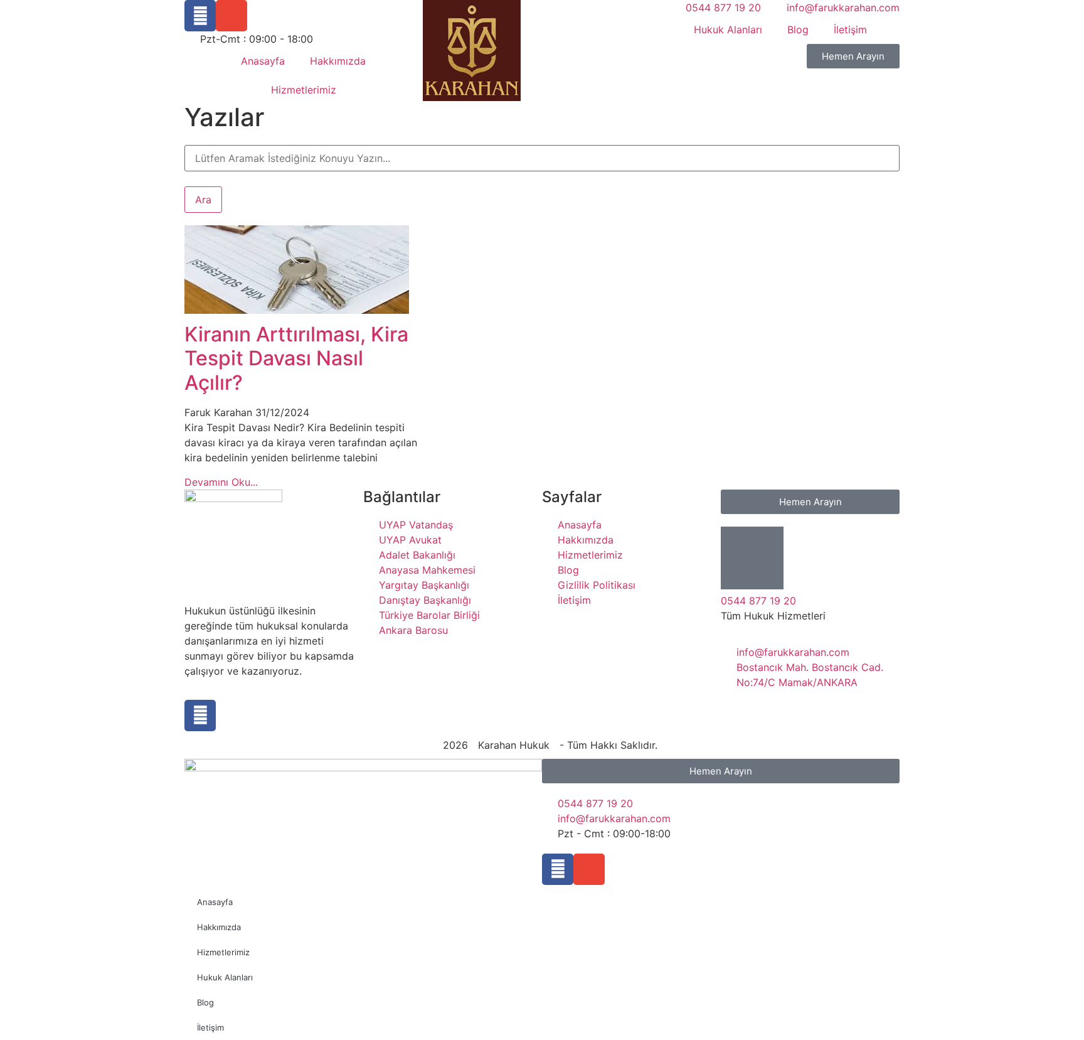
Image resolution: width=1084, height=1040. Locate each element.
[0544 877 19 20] (752, 558)
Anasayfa (263, 61)
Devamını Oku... (221, 482)
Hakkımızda (338, 61)
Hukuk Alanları (728, 29)
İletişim (850, 29)
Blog (798, 29)
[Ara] (188, 138)
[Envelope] (231, 15)
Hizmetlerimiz (303, 89)
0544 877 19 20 (758, 600)
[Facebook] (200, 15)
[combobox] (542, 158)
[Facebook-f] (557, 869)
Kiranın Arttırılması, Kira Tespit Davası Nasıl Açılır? (296, 358)
